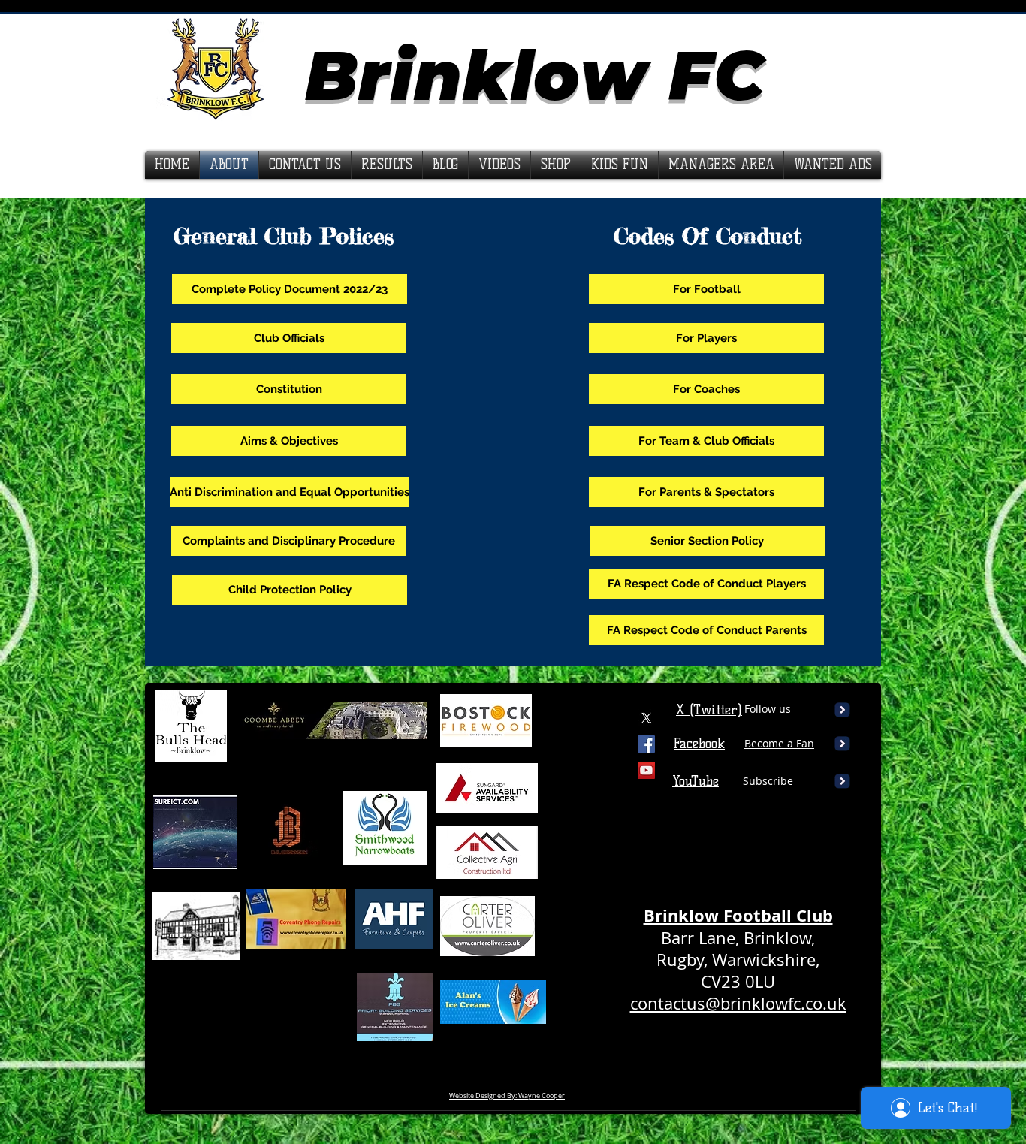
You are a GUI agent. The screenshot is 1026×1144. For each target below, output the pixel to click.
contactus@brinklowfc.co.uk (738, 1003)
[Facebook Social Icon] (646, 744)
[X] (646, 717)
